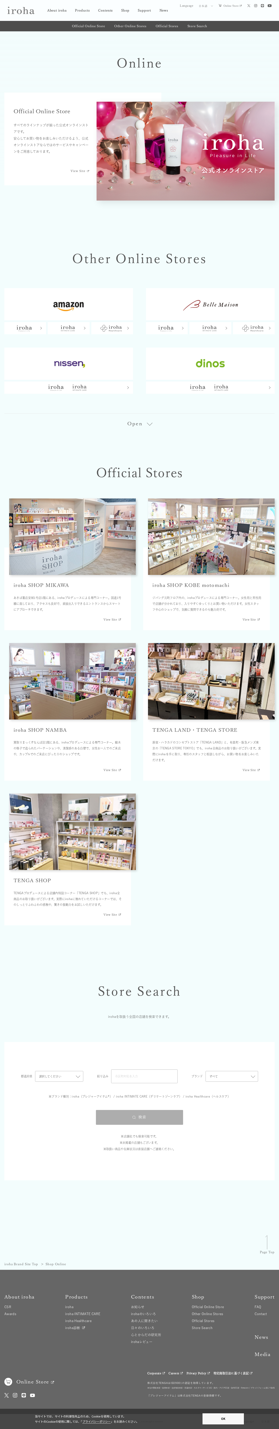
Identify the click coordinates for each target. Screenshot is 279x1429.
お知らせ (137, 1307)
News (164, 10)
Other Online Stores (130, 26)
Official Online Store (88, 26)
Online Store (231, 6)
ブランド (197, 1076)
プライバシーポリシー (96, 1421)
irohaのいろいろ (143, 1314)
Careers (173, 1373)
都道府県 (26, 1076)
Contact (261, 1314)
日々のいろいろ (143, 1327)
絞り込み (102, 1076)
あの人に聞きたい (144, 1321)
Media (262, 1354)
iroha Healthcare (78, 1321)
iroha (69, 1307)
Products (82, 10)
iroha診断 (72, 1327)
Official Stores (167, 26)
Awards (10, 1314)
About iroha (57, 10)
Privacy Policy (196, 1373)
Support (144, 10)
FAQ (258, 1307)
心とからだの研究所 (146, 1334)
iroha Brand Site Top (21, 1264)
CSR (7, 1307)
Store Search (197, 26)
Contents (105, 10)
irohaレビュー (141, 1341)
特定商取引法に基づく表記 (231, 1373)
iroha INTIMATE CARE (82, 1314)
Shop (125, 10)
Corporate (154, 1373)
